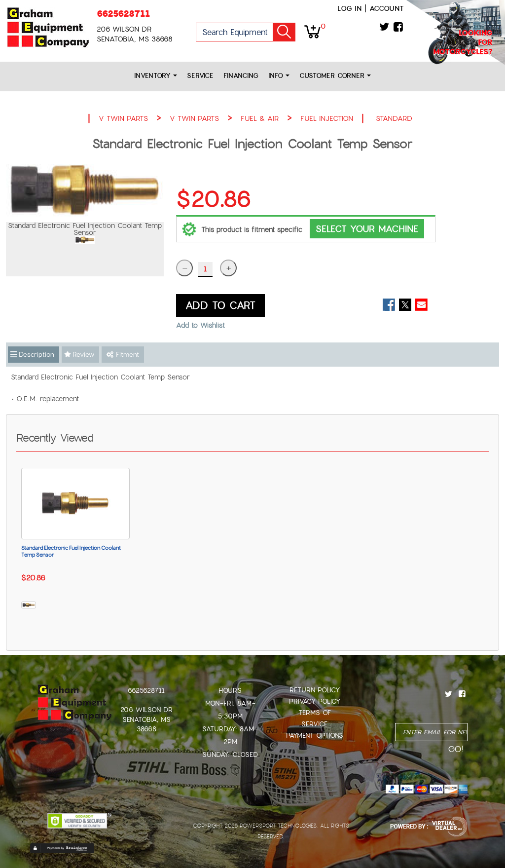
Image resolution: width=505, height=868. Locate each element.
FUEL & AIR (260, 118)
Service (200, 76)
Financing (240, 76)
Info (277, 76)
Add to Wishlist (200, 325)
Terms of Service (314, 718)
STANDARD (394, 118)
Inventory (153, 76)
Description (36, 354)
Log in (349, 8)
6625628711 (123, 13)
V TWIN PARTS (123, 118)
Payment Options (314, 735)
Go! (284, 32)
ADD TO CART (220, 305)
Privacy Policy (314, 701)
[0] (312, 31)
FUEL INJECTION (326, 118)
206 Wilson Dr (146, 710)
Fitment (126, 354)
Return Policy (314, 690)
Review (83, 354)
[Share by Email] (421, 305)
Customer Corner (333, 76)
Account (386, 8)
